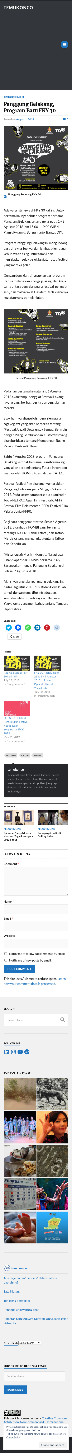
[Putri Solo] (52, 1094)
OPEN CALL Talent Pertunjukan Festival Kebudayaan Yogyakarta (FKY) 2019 (16, 725)
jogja (38, 755)
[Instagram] (13, 1052)
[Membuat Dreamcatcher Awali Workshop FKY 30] (52, 1194)
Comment (11, 863)
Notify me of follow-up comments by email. (37, 953)
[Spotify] (27, 1052)
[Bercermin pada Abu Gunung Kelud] (20, 1094)
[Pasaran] (20, 1194)
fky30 (25, 755)
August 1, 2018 (25, 119)
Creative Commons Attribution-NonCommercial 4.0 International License (35, 1421)
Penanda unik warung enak (21, 1309)
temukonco (15, 769)
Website (9, 935)
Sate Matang (12, 1291)
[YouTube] (20, 1052)
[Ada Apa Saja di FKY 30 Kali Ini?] (17, 663)
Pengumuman (14, 97)
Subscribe (15, 1389)
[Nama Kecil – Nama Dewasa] (52, 1161)
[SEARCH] (62, 1020)
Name (9, 901)
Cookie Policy (13, 1437)
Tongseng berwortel (17, 1300)
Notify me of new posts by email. (30, 960)
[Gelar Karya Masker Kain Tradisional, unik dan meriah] (20, 1127)
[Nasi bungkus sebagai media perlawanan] (20, 1161)
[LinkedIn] (7, 1052)
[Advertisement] (36, 48)
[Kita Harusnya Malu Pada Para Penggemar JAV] (52, 1127)
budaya (11, 755)
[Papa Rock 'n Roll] (20, 1228)
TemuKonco (18, 7)
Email (8, 918)
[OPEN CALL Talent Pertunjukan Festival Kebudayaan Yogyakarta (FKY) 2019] (17, 708)
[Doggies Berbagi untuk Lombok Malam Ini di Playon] (52, 1228)
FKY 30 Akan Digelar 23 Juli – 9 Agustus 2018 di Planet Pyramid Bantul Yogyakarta (46, 680)
